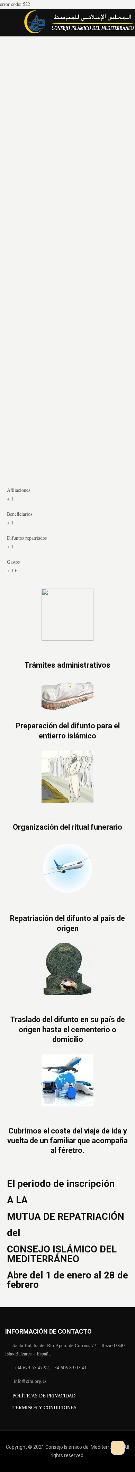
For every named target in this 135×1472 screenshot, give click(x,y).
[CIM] (78, 22)
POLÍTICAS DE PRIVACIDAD (43, 1395)
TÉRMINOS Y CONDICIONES (44, 1407)
